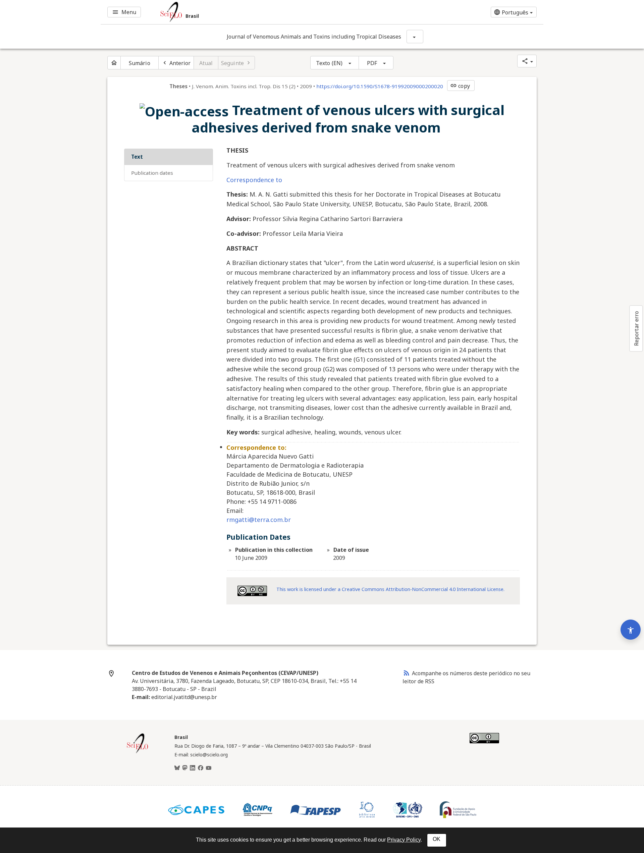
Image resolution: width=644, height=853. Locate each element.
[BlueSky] (177, 768)
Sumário (139, 63)
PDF (372, 63)
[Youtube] (208, 768)
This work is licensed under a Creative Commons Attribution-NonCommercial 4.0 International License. (390, 589)
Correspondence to (254, 180)
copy (460, 86)
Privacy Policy (404, 840)
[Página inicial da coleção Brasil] (137, 752)
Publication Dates (152, 172)
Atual (206, 63)
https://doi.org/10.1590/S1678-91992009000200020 (379, 86)
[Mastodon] (184, 768)
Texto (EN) (329, 63)
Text (137, 156)
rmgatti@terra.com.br (258, 520)
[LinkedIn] (192, 768)
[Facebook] (200, 768)
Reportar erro (636, 328)
